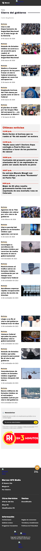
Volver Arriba (36, 471)
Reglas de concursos (28, 520)
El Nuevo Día (7, 483)
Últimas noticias (13, 127)
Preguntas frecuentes (10, 526)
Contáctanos (6, 520)
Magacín (5, 486)
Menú (7, 3)
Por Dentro (6, 489)
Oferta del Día (8, 501)
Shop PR (5, 505)
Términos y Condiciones (29, 523)
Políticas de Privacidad (29, 526)
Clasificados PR (8, 508)
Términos (20, 426)
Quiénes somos (7, 523)
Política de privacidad (28, 426)
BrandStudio (26, 501)
